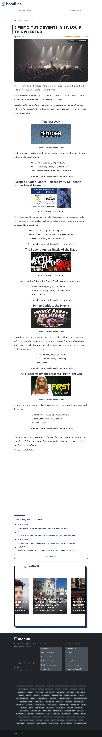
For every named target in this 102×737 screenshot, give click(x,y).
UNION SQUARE (41, 723)
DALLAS (21, 695)
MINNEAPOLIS (60, 707)
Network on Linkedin (48, 661)
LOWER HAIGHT (64, 704)
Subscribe (45, 649)
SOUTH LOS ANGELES (57, 720)
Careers (69, 653)
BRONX (65, 689)
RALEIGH (83, 714)
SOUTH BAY (20, 686)
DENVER (28, 695)
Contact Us (45, 669)
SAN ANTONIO (71, 717)
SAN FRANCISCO (40, 686)
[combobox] (25, 11)
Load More (51, 557)
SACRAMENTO (47, 717)
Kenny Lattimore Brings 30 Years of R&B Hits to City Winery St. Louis (42, 528)
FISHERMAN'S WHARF (80, 698)
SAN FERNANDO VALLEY (27, 720)
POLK (48, 714)
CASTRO (81, 689)
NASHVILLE (78, 707)
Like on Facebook (47, 657)
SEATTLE (39, 720)
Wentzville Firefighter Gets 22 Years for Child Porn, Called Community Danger (46, 551)
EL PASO (32, 698)
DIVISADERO (46, 695)
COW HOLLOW (80, 692)
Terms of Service (73, 665)
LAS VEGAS (29, 704)
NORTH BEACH (57, 710)
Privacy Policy (72, 661)
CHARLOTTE (21, 692)
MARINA (84, 704)
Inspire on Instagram (48, 665)
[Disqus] (51, 482)
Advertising (71, 657)
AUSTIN (41, 689)
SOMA (47, 720)
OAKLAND (50, 686)
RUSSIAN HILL (37, 717)
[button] (17, 624)
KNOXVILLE (19, 704)
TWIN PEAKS (30, 723)
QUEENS (76, 714)
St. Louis (17, 20)
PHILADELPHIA (20, 714)
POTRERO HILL (66, 714)
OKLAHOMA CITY (70, 710)
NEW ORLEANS (24, 710)
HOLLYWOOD (50, 701)
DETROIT (36, 695)
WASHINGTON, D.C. (66, 723)
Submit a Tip (71, 649)
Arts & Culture (28, 20)
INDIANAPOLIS (78, 701)
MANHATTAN (75, 704)
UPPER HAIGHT (53, 723)
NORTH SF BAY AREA (62, 686)
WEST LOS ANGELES (80, 723)
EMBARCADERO (42, 698)
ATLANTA (33, 689)
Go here (82, 441)
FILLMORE (53, 698)
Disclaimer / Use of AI (74, 669)
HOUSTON (69, 701)
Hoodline (21, 36)
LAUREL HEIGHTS (40, 704)
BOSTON (58, 689)
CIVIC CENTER (50, 692)
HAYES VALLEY (39, 701)
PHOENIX (31, 714)
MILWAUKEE (50, 707)
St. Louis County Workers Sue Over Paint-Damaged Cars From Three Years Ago (46, 536)
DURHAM (81, 695)
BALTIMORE (49, 689)
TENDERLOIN (20, 723)
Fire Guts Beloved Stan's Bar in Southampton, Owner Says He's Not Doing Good (46, 543)
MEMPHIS (23, 707)
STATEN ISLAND (71, 720)
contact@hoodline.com (23, 670)
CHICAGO (30, 692)
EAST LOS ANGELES (22, 698)
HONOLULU (59, 701)
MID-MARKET (40, 707)
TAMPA (81, 720)
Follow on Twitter (47, 653)
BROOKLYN (73, 689)
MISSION (70, 707)
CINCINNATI (39, 692)
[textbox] (25, 11)
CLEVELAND (60, 692)
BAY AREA (82, 686)
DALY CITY (74, 686)
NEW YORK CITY (35, 710)
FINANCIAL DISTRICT (65, 698)
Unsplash (83, 40)
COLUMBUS (70, 692)
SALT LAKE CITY (59, 717)
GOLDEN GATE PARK (26, 701)
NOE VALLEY (47, 710)
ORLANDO (80, 710)
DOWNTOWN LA (57, 695)
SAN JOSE (30, 686)
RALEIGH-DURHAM (24, 717)
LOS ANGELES (52, 704)
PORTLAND (56, 714)
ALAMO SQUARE (23, 689)
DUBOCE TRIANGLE (70, 695)
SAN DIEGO (80, 717)
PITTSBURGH (40, 714)
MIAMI (31, 707)
